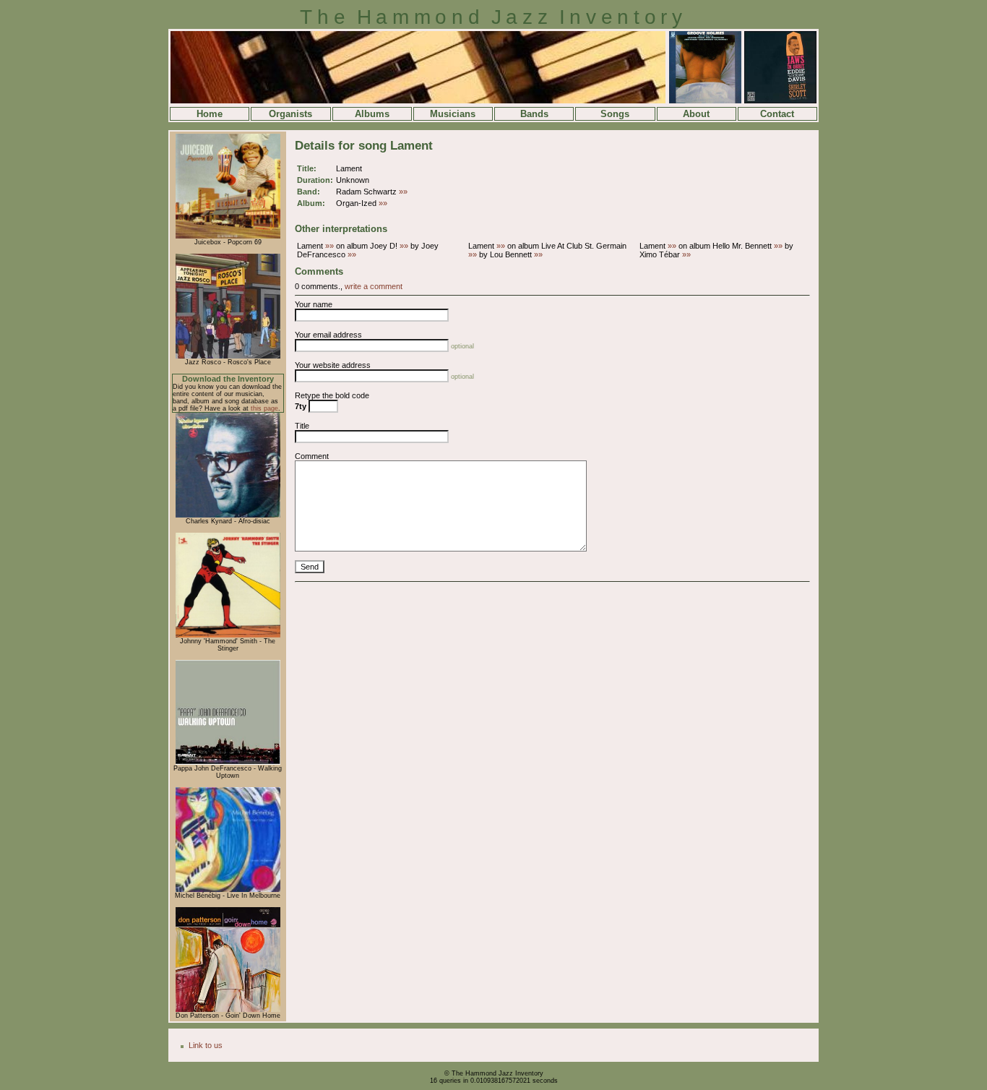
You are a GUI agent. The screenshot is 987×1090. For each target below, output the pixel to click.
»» (403, 191)
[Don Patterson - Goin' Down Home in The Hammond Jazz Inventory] (228, 1009)
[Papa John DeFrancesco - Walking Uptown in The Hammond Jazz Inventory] (228, 762)
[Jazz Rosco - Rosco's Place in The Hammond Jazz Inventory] (228, 356)
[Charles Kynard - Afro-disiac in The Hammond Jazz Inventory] (228, 515)
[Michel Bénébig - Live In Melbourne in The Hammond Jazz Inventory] (228, 889)
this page (264, 408)
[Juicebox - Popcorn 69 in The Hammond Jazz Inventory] (228, 236)
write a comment (373, 286)
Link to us (206, 1045)
